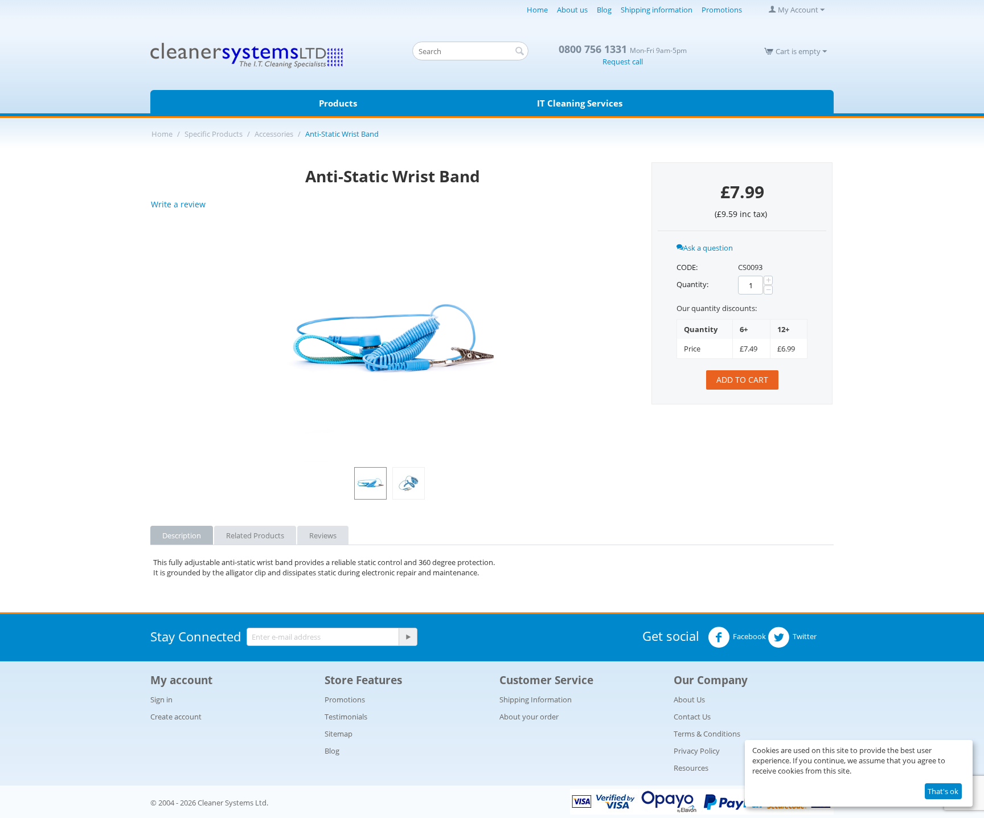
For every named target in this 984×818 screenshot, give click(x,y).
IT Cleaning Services (579, 103)
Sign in (161, 699)
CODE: (687, 267)
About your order (529, 716)
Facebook (749, 637)
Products (338, 103)
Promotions (722, 10)
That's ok (943, 791)
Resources (691, 768)
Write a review (178, 204)
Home (537, 10)
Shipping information (656, 10)
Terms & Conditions (707, 734)
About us (572, 10)
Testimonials (346, 716)
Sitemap (338, 734)
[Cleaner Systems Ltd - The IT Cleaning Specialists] (247, 55)
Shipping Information (535, 699)
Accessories (274, 134)
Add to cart (742, 379)
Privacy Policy (697, 751)
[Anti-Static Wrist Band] (392, 341)
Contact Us (692, 716)
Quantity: (692, 284)
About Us (689, 699)
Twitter (805, 637)
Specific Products (213, 134)
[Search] (520, 51)
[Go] (408, 636)
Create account (176, 716)
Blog (604, 10)
